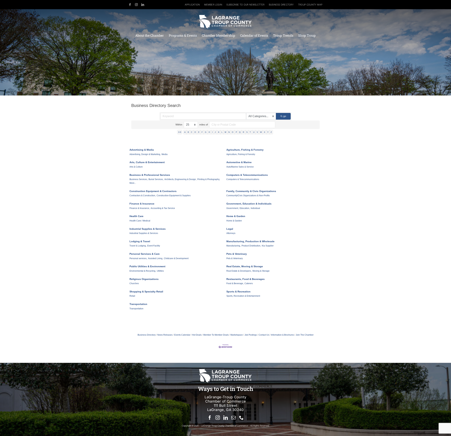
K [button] (218, 132)
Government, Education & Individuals (248, 203)
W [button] (261, 132)
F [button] (202, 132)
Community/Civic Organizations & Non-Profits (248, 195)
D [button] (195, 132)
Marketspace (236, 335)
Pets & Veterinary (236, 253)
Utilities (160, 271)
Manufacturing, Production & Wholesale (250, 241)
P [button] (236, 132)
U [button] (254, 132)
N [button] (229, 132)
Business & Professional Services (149, 175)
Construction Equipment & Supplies (174, 195)
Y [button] (267, 132)
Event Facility (153, 246)
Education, (245, 208)
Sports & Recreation (238, 291)
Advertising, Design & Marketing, (145, 154)
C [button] (191, 132)
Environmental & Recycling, (142, 271)
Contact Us (264, 335)
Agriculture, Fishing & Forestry (245, 149)
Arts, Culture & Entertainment (147, 162)
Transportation (138, 304)
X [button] (264, 132)
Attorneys (230, 233)
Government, (232, 208)
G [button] (205, 132)
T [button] (250, 132)
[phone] (241, 417)
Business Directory (147, 335)
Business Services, (138, 179)
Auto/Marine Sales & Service (240, 167)
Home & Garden (235, 216)
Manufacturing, (233, 246)
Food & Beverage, (235, 283)
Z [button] (271, 132)
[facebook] (130, 4)
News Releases (164, 335)
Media (165, 154)
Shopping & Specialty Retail (146, 291)
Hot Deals (197, 335)
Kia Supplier (268, 246)
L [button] (222, 132)
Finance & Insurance (141, 203)
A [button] (185, 132)
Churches (134, 283)
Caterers (249, 283)
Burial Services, (156, 179)
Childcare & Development (176, 258)
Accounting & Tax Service (163, 208)
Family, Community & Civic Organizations (251, 191)
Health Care (136, 216)
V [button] (257, 132)
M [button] (225, 132)
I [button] (212, 132)
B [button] (188, 132)
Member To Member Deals (216, 335)
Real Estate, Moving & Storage (244, 266)
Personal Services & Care (144, 253)
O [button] (232, 132)
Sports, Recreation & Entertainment (243, 296)
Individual (255, 208)
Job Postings (251, 335)
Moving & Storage (261, 271)
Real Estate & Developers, (239, 271)
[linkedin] (142, 4)
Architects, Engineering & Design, (180, 179)
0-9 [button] (179, 132)
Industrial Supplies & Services (147, 228)
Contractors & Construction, (142, 195)
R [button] (243, 132)
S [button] (247, 132)
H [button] (209, 132)
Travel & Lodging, (137, 246)
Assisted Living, (155, 258)
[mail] (233, 417)
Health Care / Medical (139, 220)
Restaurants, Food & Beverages (245, 279)
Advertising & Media (141, 149)
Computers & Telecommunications (247, 175)
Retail (132, 296)
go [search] (284, 116)
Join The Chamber (305, 335)
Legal (229, 228)
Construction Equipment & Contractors (153, 191)
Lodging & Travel (139, 241)
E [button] (198, 132)
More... (132, 183)
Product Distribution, (251, 246)
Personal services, (138, 258)
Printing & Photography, (208, 179)
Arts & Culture (136, 167)
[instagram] (136, 4)
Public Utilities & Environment (147, 266)
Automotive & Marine (239, 162)
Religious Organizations (144, 279)
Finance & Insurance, (139, 208)
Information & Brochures (282, 335)
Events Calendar (182, 335)
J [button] (215, 132)
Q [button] (240, 132)
